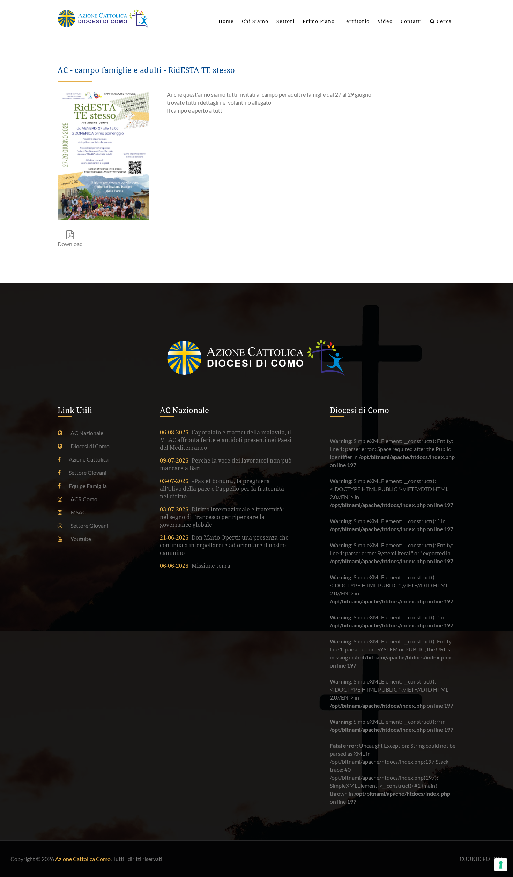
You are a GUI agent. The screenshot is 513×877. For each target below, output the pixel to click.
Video (385, 21)
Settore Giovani (87, 472)
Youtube (80, 538)
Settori (285, 21)
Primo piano (319, 21)
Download (70, 244)
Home (226, 21)
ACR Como (83, 499)
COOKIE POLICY (481, 859)
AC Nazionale (86, 432)
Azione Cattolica (89, 459)
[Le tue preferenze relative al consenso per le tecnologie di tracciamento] (500, 864)
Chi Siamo (255, 21)
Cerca (443, 21)
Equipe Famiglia (88, 485)
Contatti (411, 21)
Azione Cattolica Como (83, 858)
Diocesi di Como (90, 446)
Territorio (356, 21)
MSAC (78, 512)
